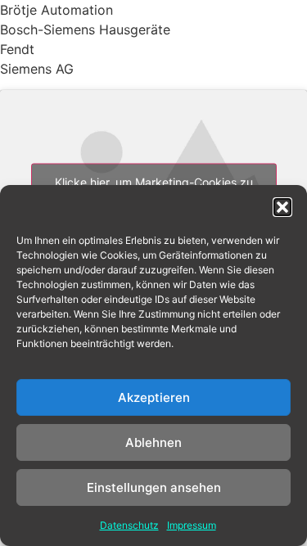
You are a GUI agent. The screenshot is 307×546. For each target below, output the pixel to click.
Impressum (191, 525)
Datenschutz (129, 525)
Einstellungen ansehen (154, 487)
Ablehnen (153, 442)
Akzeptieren (154, 397)
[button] (282, 207)
